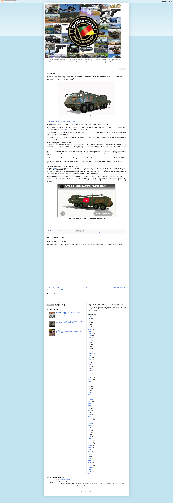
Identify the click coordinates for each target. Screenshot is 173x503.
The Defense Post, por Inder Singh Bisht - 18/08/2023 (62, 121)
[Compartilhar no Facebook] (81, 231)
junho (89, 320)
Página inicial (87, 287)
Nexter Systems (87, 232)
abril (89, 324)
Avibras (71, 232)
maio (89, 322)
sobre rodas (94, 232)
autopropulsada (65, 232)
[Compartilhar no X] (80, 231)
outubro (90, 335)
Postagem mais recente (53, 287)
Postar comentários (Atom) (58, 289)
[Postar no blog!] (78, 231)
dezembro (90, 331)
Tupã (99, 232)
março (89, 326)
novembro (90, 333)
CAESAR (75, 232)
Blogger (90, 491)
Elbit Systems (81, 232)
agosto (89, 316)
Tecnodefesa (57, 168)
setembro (90, 337)
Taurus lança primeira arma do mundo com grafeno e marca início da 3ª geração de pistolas (69, 322)
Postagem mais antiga (119, 287)
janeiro (89, 329)
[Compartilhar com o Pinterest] (83, 231)
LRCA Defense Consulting (64, 479)
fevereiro (90, 328)
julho (89, 318)
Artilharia (56, 232)
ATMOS (59, 232)
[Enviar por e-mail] (76, 231)
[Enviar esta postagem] (73, 230)
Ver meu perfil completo (61, 487)
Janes (66, 129)
